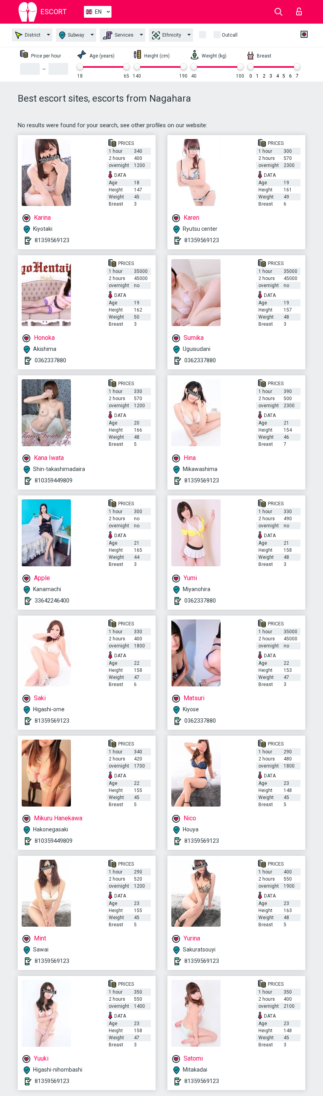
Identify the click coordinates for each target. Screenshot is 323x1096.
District (32, 35)
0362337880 (50, 360)
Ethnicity (171, 35)
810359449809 (53, 480)
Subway (75, 35)
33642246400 (52, 600)
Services (123, 35)
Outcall (230, 35)
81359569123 (52, 240)
